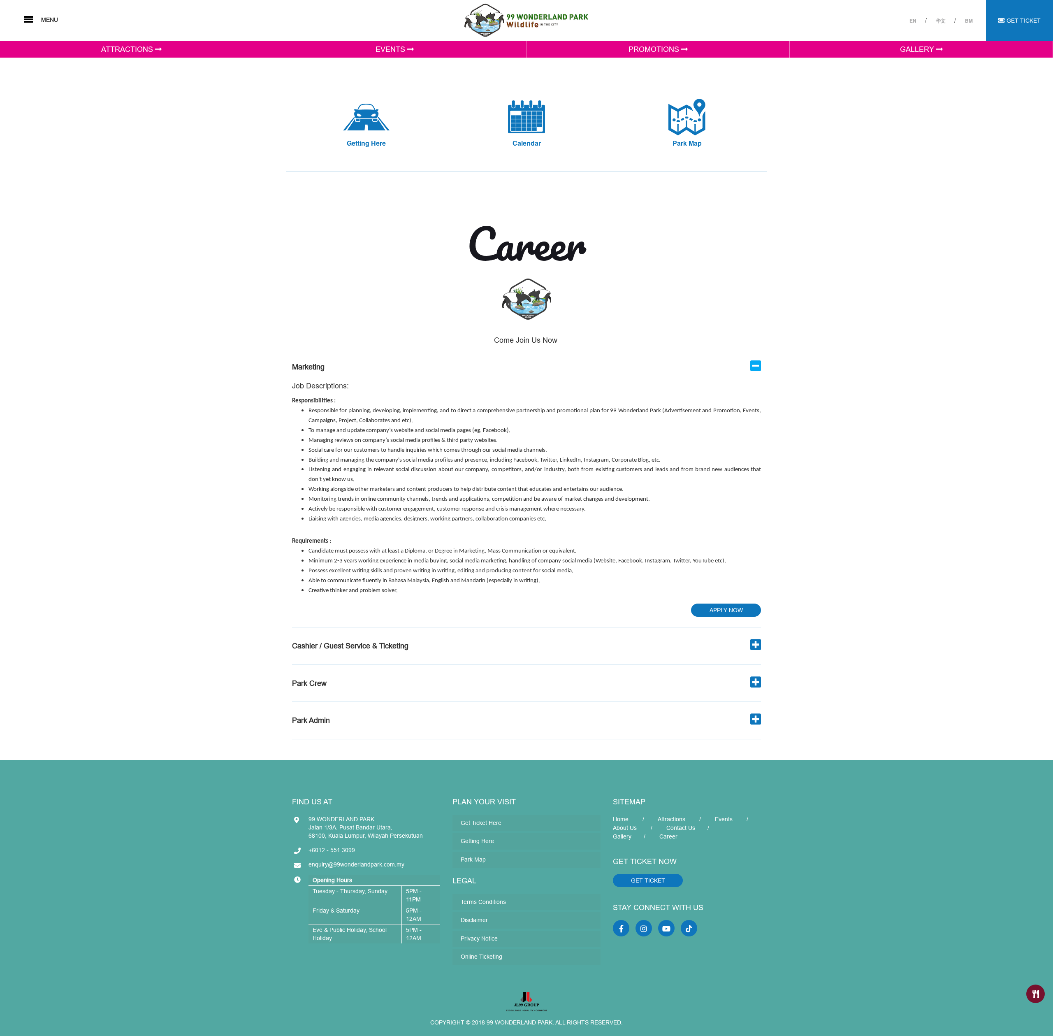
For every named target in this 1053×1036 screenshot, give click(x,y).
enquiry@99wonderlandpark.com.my (356, 864)
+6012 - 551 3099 (331, 850)
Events (724, 819)
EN (913, 20)
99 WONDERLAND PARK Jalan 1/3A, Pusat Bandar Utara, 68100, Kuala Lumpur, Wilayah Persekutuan (365, 827)
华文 (941, 20)
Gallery (622, 836)
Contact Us (680, 828)
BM (969, 20)
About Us (625, 828)
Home (621, 819)
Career (668, 836)
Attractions (671, 819)
